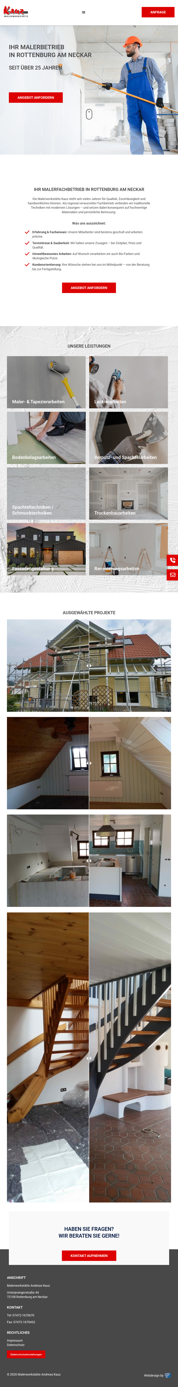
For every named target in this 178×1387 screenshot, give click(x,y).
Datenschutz (16, 1345)
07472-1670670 (23, 1315)
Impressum (15, 1340)
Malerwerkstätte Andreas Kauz (28, 1285)
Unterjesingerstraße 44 (23, 1292)
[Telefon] (172, 560)
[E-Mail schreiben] (172, 575)
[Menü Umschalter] (83, 12)
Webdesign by (154, 1375)
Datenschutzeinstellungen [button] (26, 1354)
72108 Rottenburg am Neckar (27, 1297)
